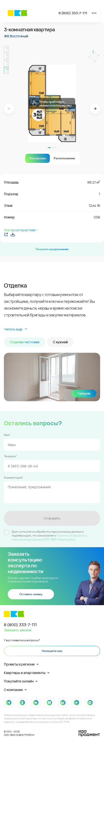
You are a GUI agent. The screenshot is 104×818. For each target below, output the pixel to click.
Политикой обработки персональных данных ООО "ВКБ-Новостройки (49, 537)
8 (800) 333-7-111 (73, 13)
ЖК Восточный (16, 36)
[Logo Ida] (89, 733)
